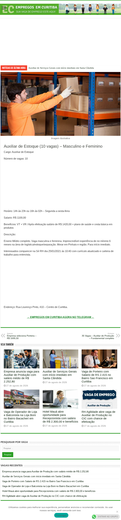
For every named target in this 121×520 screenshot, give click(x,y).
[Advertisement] (60, 44)
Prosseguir (61, 515)
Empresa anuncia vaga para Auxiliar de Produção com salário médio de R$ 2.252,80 (21, 376)
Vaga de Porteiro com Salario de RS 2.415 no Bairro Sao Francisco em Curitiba (97, 376)
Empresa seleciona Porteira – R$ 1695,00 (21, 336)
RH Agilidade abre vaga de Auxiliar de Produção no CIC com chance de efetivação (98, 416)
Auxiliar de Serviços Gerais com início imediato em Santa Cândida (61, 68)
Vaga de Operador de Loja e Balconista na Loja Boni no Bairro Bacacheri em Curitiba (20, 416)
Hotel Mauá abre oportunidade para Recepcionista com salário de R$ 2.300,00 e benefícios (60, 416)
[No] (117, 511)
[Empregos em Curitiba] (60, 9)
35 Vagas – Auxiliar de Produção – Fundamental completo (98, 336)
